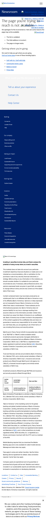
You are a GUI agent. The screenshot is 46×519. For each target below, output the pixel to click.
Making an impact (9, 154)
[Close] (43, 500)
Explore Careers (8, 183)
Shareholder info (8, 211)
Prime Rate (10, 70)
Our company (8, 135)
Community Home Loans (14, 64)
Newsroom (9, 12)
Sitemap (25, 481)
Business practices (9, 143)
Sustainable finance (9, 161)
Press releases (8, 233)
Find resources (8, 171)
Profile (6, 195)
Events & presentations (10, 201)
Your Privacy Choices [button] (24, 484)
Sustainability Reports (10, 220)
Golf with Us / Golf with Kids (15, 60)
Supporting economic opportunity (13, 164)
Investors (7, 191)
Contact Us (7, 121)
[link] (23, 88)
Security (18, 478)
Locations (5, 475)
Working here (8, 179)
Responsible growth (9, 140)
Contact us (13, 475)
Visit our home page (8, 55)
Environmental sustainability (11, 168)
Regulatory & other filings (10, 205)
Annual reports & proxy (10, 214)
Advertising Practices (8, 484)
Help (5, 127)
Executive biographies (10, 236)
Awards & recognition (10, 242)
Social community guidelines (11, 481)
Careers (4, 478)
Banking (6, 117)
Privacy (11, 478)
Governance (7, 217)
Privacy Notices (33, 516)
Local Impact (7, 158)
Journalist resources (9, 239)
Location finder (8, 124)
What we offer (8, 146)
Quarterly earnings (9, 198)
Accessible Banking (31, 475)
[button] (41, 3)
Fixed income (7, 208)
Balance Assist (11, 67)
